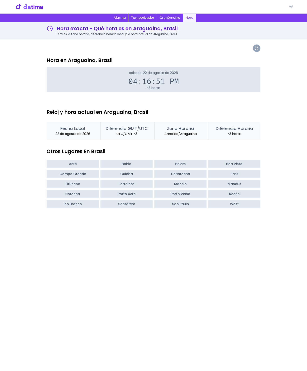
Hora (189, 17)
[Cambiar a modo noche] (291, 6)
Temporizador (142, 17)
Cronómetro (170, 17)
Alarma (120, 17)
